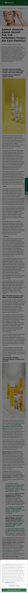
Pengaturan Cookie (14, 585)
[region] (14, 576)
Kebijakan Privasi (9, 582)
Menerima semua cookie (14, 590)
